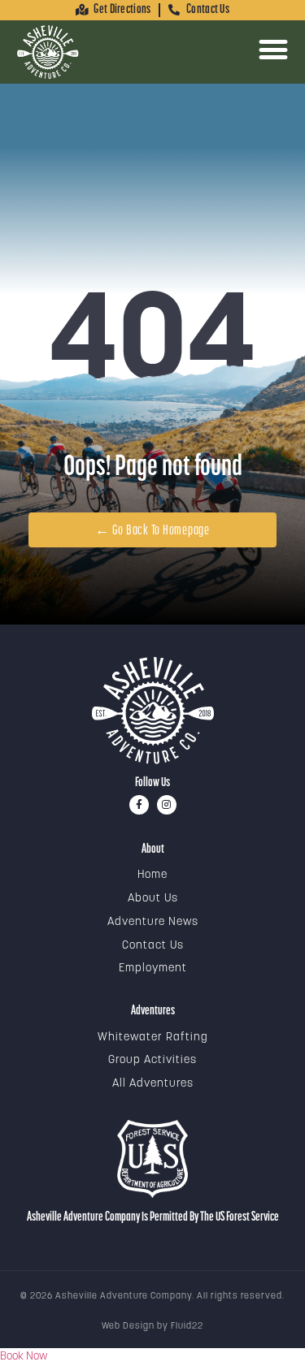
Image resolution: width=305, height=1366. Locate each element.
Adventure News (152, 922)
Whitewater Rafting (153, 1037)
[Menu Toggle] (273, 49)
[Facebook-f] (139, 805)
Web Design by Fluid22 (152, 1326)
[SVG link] (153, 710)
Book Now (23, 1357)
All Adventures (153, 1084)
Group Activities (152, 1060)
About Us (153, 899)
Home (152, 875)
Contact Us (153, 946)
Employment (153, 968)
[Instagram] (166, 805)
